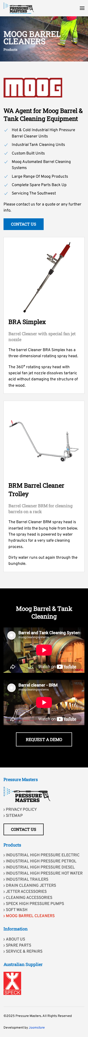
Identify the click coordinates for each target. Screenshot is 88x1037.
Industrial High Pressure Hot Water (44, 873)
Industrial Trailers (27, 879)
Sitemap (14, 815)
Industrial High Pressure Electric (43, 855)
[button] (82, 8)
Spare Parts (18, 945)
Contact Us (23, 224)
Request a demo (44, 739)
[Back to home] (19, 8)
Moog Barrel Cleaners (30, 916)
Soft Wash (16, 910)
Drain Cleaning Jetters (31, 885)
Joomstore (37, 1028)
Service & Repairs (24, 951)
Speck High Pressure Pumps (35, 904)
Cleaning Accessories (29, 897)
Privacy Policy (21, 809)
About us (15, 939)
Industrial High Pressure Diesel (40, 867)
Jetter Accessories (26, 891)
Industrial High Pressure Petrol (41, 861)
